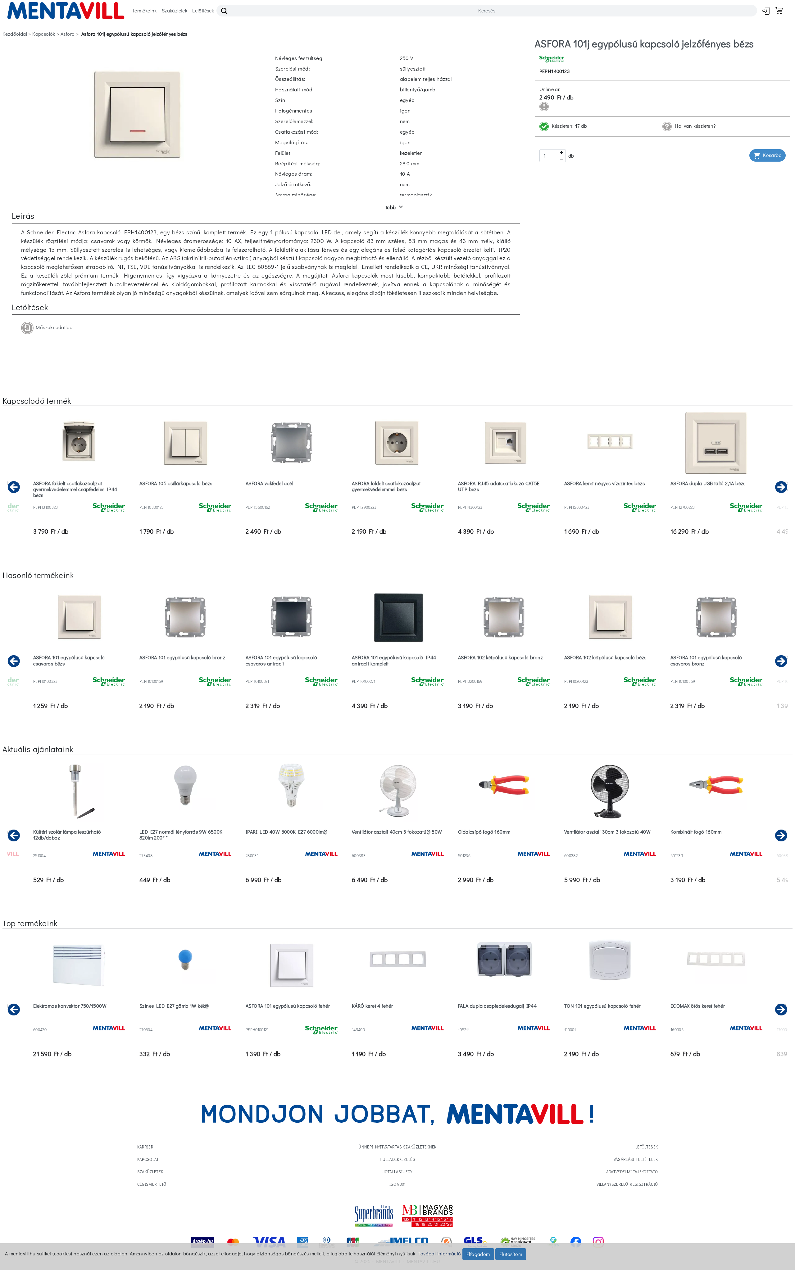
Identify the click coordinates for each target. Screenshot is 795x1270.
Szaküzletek (174, 10)
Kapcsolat (148, 1159)
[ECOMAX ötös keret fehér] (716, 1022)
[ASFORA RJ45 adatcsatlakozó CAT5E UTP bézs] (504, 499)
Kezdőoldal (14, 33)
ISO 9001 (397, 1184)
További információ (439, 1253)
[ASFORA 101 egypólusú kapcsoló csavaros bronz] (716, 673)
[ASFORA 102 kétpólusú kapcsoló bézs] (610, 673)
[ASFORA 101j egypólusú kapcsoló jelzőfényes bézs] (137, 114)
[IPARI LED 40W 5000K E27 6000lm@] (292, 847)
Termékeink (144, 10)
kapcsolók (43, 33)
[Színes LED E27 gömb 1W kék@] (185, 1022)
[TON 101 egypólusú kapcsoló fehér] (610, 1022)
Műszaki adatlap (53, 327)
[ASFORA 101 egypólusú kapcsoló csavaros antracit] (292, 673)
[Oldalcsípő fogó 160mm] (504, 847)
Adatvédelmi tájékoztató (632, 1171)
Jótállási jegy (397, 1171)
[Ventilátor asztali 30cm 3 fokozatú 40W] (610, 847)
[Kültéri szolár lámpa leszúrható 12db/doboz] (79, 847)
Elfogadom (478, 1254)
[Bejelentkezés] (766, 10)
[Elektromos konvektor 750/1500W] (79, 1022)
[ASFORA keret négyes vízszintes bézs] (610, 499)
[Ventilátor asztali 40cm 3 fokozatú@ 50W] (398, 847)
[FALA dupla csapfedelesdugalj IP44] (504, 1022)
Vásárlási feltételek (636, 1159)
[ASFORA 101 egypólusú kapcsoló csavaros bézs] (79, 673)
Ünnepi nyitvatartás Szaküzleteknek (397, 1146)
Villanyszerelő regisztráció (627, 1184)
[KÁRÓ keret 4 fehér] (398, 1022)
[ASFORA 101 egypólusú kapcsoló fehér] (292, 1022)
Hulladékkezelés (397, 1159)
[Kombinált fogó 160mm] (716, 847)
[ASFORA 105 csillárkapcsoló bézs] (185, 499)
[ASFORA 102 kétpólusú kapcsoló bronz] (504, 673)
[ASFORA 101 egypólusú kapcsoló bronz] (185, 673)
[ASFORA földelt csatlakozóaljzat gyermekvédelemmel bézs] (398, 499)
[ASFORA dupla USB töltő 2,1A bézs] (716, 499)
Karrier (145, 1146)
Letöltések (203, 10)
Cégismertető (151, 1184)
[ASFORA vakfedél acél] (292, 499)
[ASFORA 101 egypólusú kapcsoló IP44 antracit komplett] (398, 673)
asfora (68, 33)
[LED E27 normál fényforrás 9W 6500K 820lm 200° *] (185, 847)
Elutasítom (510, 1254)
